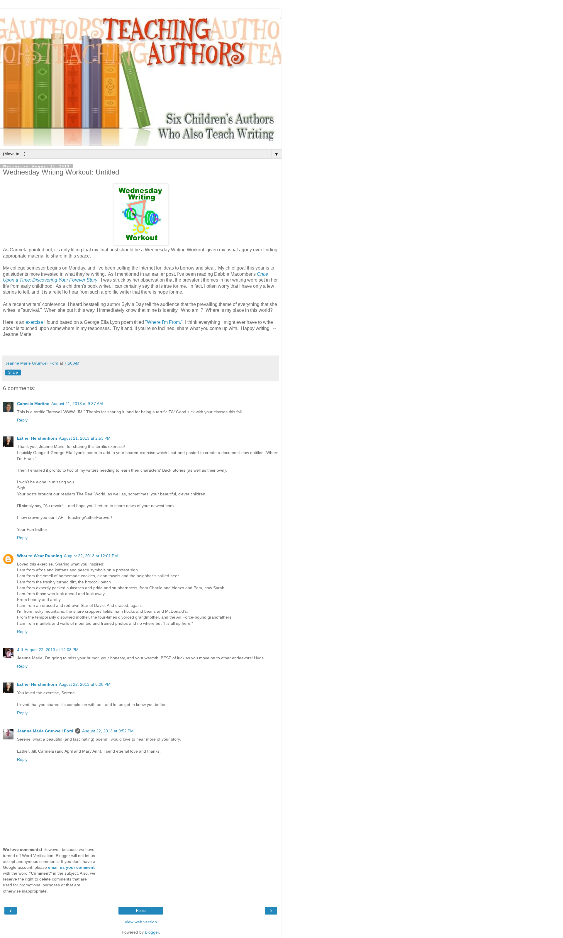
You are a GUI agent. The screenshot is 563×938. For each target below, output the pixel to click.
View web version (141, 922)
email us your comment (71, 867)
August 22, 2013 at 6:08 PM (85, 684)
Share (13, 372)
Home (141, 911)
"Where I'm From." (164, 322)
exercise (34, 322)
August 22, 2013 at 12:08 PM (52, 649)
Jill (20, 649)
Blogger (152, 932)
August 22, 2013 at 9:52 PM (108, 731)
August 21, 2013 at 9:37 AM (77, 403)
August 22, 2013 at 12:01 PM (91, 555)
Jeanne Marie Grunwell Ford (45, 731)
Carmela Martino (33, 403)
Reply (22, 420)
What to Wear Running (39, 555)
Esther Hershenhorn (37, 438)
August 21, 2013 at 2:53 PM (85, 438)
